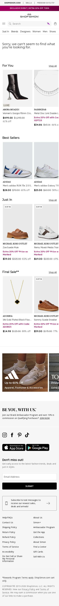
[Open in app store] (14, 450)
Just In (5, 31)
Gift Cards (38, 551)
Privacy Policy (9, 542)
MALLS (29, 2)
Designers (25, 31)
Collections (38, 537)
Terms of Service (10, 546)
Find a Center (39, 546)
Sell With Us (39, 556)
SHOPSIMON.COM (12, 2)
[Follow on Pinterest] (19, 436)
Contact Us (7, 522)
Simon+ (37, 522)
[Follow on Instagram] (4, 436)
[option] (18, 100)
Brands (14, 31)
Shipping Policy (9, 527)
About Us (37, 517)
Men (45, 31)
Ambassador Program (44, 527)
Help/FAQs (7, 517)
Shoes (53, 31)
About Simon (39, 542)
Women (37, 31)
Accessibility (8, 551)
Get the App (39, 532)
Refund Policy (8, 537)
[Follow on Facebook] (12, 436)
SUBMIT (29, 486)
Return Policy (8, 532)
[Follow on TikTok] (27, 436)
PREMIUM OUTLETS (45, 2)
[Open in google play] (37, 450)
